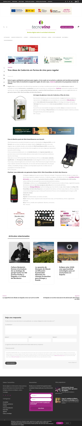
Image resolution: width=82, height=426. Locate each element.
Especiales (44, 37)
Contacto (50, 1)
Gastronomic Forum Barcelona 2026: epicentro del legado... (69, 389)
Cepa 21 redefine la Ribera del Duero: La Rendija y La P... (70, 399)
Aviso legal (21, 1)
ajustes (22, 424)
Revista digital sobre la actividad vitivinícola (41, 32)
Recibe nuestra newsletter (67, 27)
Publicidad (14, 1)
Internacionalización (35, 37)
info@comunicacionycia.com (59, 355)
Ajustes (67, 423)
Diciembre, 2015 (10, 76)
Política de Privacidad (15, 356)
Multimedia (65, 37)
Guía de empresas (8, 40)
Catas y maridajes (56, 37)
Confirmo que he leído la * (40, 403)
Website (55, 337)
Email (30, 337)
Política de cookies (29, 1)
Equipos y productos (16, 37)
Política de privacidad (41, 1)
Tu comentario (8, 324)
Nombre (7, 337)
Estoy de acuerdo (10, 348)
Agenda (49, 37)
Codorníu (52, 82)
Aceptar (59, 423)
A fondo (26, 37)
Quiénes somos (7, 1)
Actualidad (6, 37)
